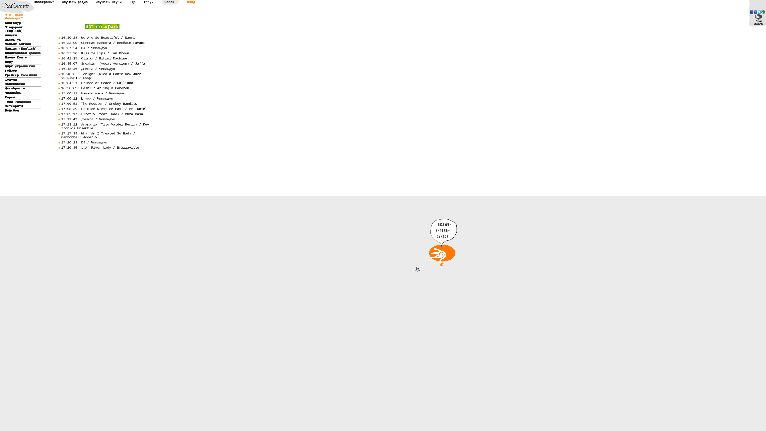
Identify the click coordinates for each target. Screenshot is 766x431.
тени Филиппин (18, 102)
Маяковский (15, 84)
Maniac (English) (21, 49)
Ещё (133, 2)
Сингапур (13, 23)
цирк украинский (20, 66)
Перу (9, 62)
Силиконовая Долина (23, 53)
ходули (11, 80)
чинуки (11, 35)
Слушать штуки (109, 2)
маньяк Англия (18, 44)
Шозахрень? (44, 2)
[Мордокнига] (751, 12)
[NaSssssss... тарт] (13, 3)
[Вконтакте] (755, 12)
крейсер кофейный (21, 75)
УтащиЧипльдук (758, 22)
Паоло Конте (16, 57)
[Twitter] (759, 12)
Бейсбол (12, 111)
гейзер (11, 71)
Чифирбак (13, 93)
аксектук (13, 40)
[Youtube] (763, 12)
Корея (10, 97)
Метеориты (14, 106)
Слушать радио (75, 2)
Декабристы (15, 88)
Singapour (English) (14, 29)
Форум (149, 2)
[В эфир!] (445, 259)
